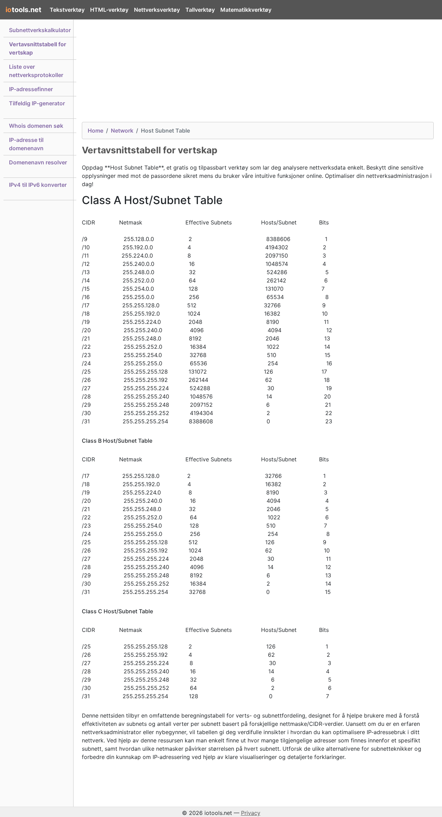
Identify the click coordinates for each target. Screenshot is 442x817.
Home (95, 130)
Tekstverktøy (67, 9)
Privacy (250, 812)
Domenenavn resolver (38, 162)
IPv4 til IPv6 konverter (38, 184)
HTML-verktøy (109, 9)
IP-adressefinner (31, 89)
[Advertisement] (258, 73)
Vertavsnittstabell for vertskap (37, 48)
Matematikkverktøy (245, 9)
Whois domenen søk (36, 125)
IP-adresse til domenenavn (26, 144)
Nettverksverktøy (157, 9)
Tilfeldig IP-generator (37, 103)
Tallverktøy (200, 9)
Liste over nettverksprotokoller (36, 70)
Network (122, 130)
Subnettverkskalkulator (40, 30)
